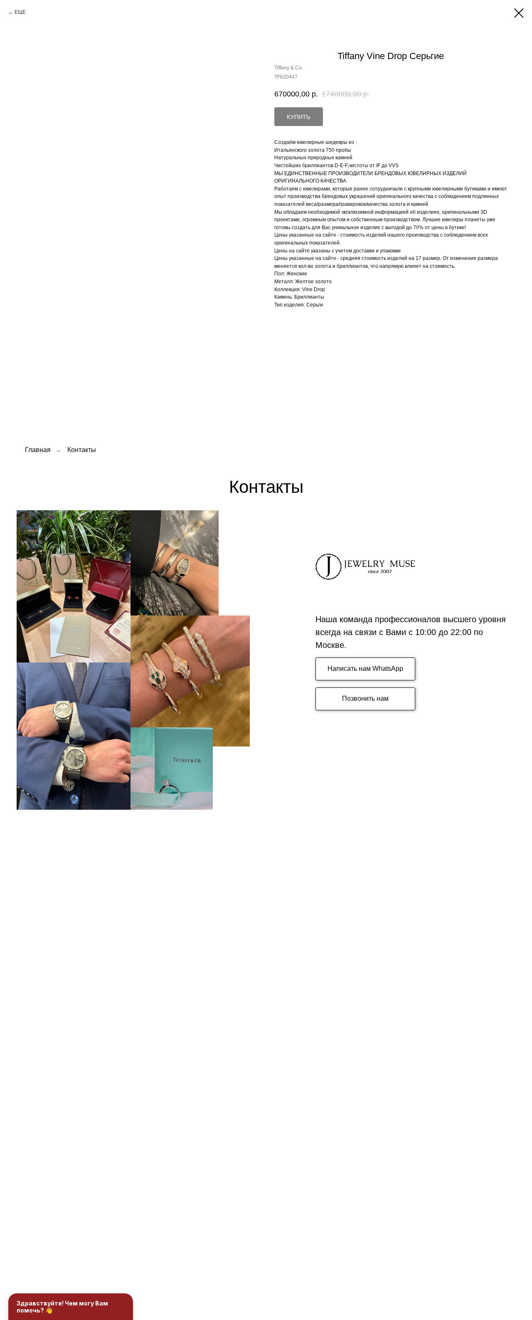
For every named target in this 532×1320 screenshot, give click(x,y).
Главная (38, 449)
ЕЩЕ (20, 12)
